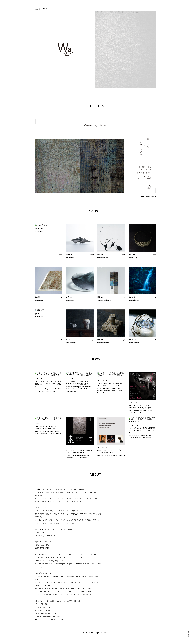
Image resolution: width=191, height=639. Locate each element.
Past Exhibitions (147, 197)
